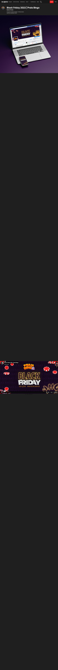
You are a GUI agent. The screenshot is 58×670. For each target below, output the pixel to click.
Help (56, 1)
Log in (51, 1)
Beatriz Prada (10, 9)
